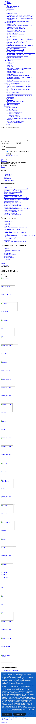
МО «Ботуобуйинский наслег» (16, 121)
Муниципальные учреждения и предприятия (20, 41)
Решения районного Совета (15, 72)
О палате (6, 248)
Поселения (7, 106)
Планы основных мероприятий (16, 34)
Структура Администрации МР (16, 28)
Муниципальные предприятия (12, 202)
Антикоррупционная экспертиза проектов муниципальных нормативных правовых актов (20, 94)
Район (6, 4)
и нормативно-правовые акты (18, 227)
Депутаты (10, 63)
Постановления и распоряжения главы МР (19, 25)
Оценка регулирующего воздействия (17, 56)
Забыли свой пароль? (12, 155)
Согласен (7, 714)
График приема (8, 230)
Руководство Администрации (15, 27)
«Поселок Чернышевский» (15, 112)
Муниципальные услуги (14, 36)
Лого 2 (3, 167)
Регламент (7, 227)
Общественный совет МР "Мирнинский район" (21, 15)
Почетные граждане (13, 13)
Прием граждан (11, 71)
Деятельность (11, 98)
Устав (9, 10)
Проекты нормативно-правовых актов (15, 241)
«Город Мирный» (12, 107)
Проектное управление (14, 57)
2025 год (9, 3)
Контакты (10, 80)
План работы (11, 74)
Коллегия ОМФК (9, 257)
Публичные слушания (13, 48)
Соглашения (10, 97)
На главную (4, 161)
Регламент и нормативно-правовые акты (19, 68)
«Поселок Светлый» (13, 113)
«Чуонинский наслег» (13, 116)
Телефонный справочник (14, 122)
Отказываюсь (19, 714)
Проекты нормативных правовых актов (18, 81)
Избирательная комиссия (11, 104)
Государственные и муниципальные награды (20, 39)
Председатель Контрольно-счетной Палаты (19, 86)
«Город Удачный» (12, 109)
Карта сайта (7, 672)
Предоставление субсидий (15, 59)
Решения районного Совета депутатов (15, 232)
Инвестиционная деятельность (13, 214)
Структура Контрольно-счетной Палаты (18, 88)
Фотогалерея (11, 12)
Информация (11, 7)
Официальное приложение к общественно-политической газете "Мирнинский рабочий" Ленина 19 (20, 18)
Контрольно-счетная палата (12, 83)
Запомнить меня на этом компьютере (18, 151)
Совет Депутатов (9, 60)
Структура (7, 251)
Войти (2, 159)
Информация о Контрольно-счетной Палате (19, 84)
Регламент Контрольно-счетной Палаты (18, 89)
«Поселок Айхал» (12, 110)
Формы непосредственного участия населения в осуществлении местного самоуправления (21, 53)
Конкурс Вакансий (12, 44)
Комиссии (10, 66)
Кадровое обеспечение (13, 103)
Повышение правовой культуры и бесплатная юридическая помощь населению (20, 46)
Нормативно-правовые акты (15, 91)
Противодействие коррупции (15, 42)
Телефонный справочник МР (15, 50)
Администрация (8, 22)
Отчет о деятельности (13, 78)
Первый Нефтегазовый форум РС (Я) (18, 21)
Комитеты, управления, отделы (16, 31)
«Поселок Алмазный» (13, 115)
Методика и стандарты (13, 92)
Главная (6, 1)
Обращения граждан (10, 207)
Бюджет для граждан (13, 6)
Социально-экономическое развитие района (19, 37)
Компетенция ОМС (13, 33)
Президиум (10, 65)
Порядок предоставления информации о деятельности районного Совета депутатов (19, 76)
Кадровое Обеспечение (14, 30)
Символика (10, 9)
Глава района (11, 24)
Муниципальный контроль (15, 51)
